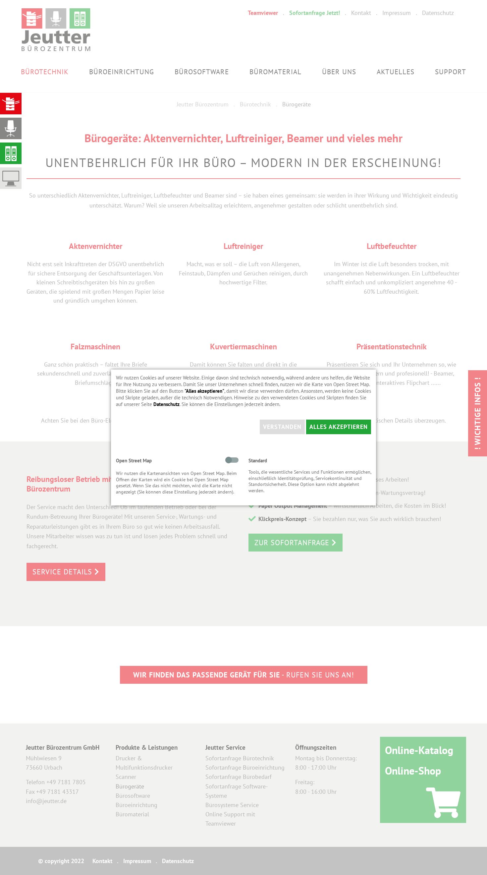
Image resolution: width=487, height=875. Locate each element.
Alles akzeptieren (338, 427)
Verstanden (282, 427)
